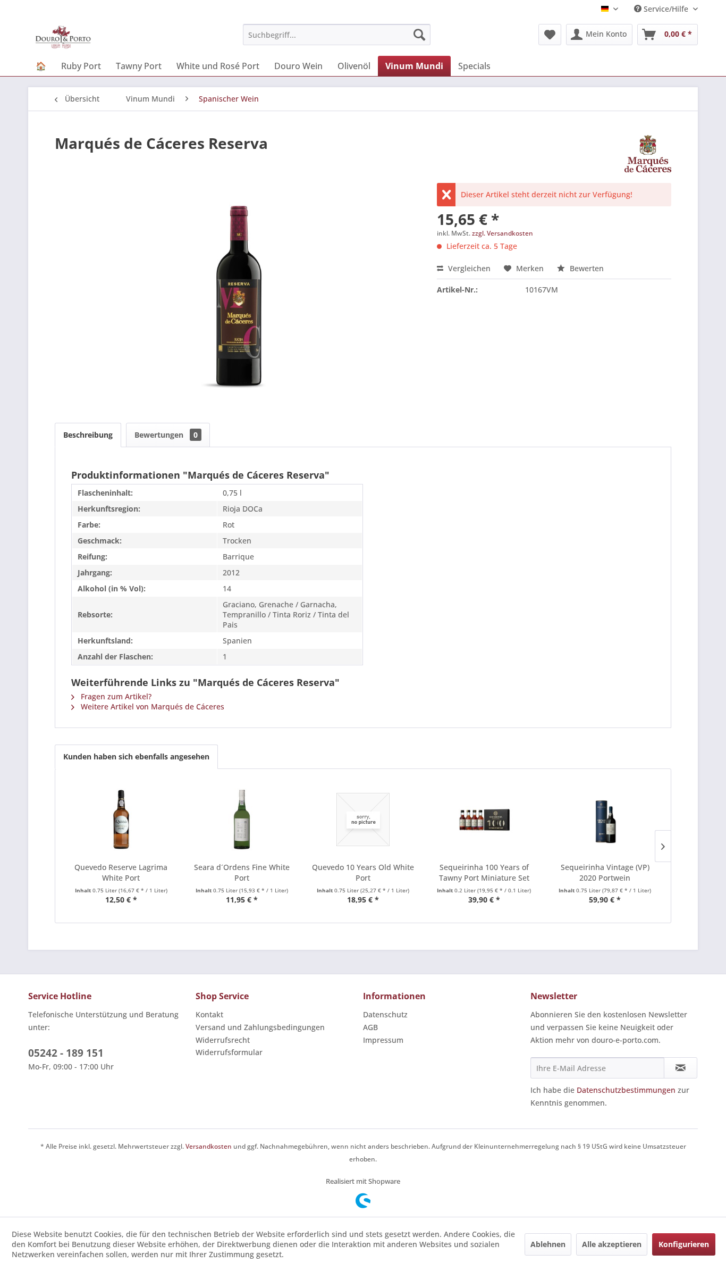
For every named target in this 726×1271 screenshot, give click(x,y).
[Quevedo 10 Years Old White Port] (363, 819)
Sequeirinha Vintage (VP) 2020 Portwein (605, 872)
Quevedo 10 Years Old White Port (363, 872)
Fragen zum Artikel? (115, 696)
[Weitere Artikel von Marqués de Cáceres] (647, 153)
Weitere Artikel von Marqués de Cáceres (151, 706)
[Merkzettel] (549, 34)
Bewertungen (166, 435)
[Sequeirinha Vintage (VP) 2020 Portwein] (604, 819)
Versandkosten (208, 1146)
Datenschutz (385, 1014)
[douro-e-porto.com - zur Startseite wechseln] (62, 37)
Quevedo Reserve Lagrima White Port (120, 872)
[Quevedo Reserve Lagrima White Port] (121, 819)
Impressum (383, 1040)
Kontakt (209, 1014)
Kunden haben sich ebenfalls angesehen (136, 756)
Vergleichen (468, 268)
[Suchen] (419, 34)
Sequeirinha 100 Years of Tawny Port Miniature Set (484, 872)
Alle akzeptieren (611, 1244)
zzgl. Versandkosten (502, 233)
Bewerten (586, 268)
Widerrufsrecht (223, 1040)
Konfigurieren (684, 1244)
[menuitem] (336, 34)
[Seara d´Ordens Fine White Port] (242, 819)
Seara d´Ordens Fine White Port (242, 872)
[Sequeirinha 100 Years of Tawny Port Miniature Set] (484, 819)
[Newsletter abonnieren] (680, 1067)
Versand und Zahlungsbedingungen (260, 1027)
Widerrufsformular (229, 1052)
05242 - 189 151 (66, 1053)
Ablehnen (547, 1244)
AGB (370, 1027)
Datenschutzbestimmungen (626, 1090)
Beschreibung (88, 435)
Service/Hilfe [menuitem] (665, 9)
